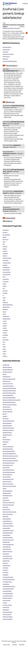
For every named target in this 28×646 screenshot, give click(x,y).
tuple (4, 346)
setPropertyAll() (7, 614)
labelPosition (6, 307)
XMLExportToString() (8, 505)
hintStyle (5, 293)
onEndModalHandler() (9, 579)
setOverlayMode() (7, 612)
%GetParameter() (7, 432)
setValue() (5, 59)
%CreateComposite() (8, 386)
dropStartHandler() (8, 537)
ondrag (5, 323)
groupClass (6, 279)
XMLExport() (6, 500)
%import (5, 232)
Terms (8, 644)
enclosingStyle (6, 274)
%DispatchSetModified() (9, 397)
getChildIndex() (7, 549)
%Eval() (5, 414)
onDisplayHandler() (8, 577)
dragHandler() (6, 528)
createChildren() (7, 47)
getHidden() (6, 554)
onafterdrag (6, 316)
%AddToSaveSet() (7, 372)
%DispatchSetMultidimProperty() (11, 400)
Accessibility (21, 644)
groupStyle (6, 281)
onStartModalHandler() (9, 586)
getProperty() (6, 49)
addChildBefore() (7, 521)
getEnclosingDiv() (7, 551)
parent (4, 337)
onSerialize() (6, 584)
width (4, 353)
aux (4, 244)
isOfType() (5, 568)
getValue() (5, 52)
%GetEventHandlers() (8, 428)
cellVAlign (5, 253)
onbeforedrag (6, 318)
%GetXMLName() (7, 435)
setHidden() (6, 609)
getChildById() (6, 547)
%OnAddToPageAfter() (9, 451)
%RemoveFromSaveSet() (9, 486)
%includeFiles (6, 235)
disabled (5, 265)
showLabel (5, 339)
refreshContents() (7, 598)
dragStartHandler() (8, 533)
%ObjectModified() (8, 449)
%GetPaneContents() (8, 430)
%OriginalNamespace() (9, 472)
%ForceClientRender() (8, 421)
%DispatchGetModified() (9, 390)
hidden (4, 286)
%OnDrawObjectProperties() (10, 460)
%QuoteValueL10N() (8, 479)
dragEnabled (6, 267)
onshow (5, 332)
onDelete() (5, 575)
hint (4, 288)
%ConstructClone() (8, 383)
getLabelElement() (7, 558)
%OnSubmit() (6, 467)
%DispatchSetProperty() (9, 402)
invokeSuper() (6, 565)
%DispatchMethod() (8, 395)
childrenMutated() (7, 523)
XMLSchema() (6, 509)
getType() (5, 563)
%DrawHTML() (6, 407)
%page (4, 237)
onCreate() (5, 572)
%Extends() (6, 418)
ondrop (5, 325)
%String (9, 123)
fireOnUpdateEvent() (8, 544)
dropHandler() (6, 535)
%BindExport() (6, 376)
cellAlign (5, 246)
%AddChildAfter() (7, 367)
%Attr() (4, 374)
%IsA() (4, 437)
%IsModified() (6, 439)
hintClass (5, 290)
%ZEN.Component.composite (11, 28)
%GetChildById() (7, 423)
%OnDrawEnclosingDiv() (9, 458)
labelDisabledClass (8, 304)
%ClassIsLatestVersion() (9, 379)
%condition (6, 230)
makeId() (5, 570)
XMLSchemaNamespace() (9, 512)
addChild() (5, 516)
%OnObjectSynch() (8, 465)
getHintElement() (7, 556)
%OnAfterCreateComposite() (10, 456)
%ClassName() (6, 381)
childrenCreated (7, 258)
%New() (5, 444)
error (4, 277)
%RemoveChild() (7, 481)
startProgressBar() (8, 616)
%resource (5, 239)
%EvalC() (5, 416)
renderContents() (7, 605)
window (5, 356)
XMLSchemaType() (8, 514)
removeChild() (6, 600)
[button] (4, 65)
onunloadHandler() (8, 593)
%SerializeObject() (7, 491)
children (5, 256)
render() (5, 602)
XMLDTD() (5, 498)
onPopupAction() (7, 582)
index (4, 297)
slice (4, 342)
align (4, 242)
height (4, 283)
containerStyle (6, 263)
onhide (4, 328)
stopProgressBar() (7, 619)
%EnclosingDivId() (7, 411)
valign (4, 349)
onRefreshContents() (8, 54)
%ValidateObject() (7, 495)
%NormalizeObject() (8, 446)
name (4, 314)
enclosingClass (7, 272)
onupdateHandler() (8, 595)
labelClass (5, 302)
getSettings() (6, 561)
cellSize (5, 249)
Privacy (4, 644)
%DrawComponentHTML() (10, 404)
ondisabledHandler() (8, 589)
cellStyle (5, 251)
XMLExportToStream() (8, 502)
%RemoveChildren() (8, 484)
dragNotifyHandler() (8, 530)
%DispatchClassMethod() (9, 388)
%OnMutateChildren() (8, 463)
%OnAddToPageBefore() (9, 453)
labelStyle (5, 309)
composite (5, 260)
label (4, 300)
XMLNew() (5, 507)
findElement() (6, 542)
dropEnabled (6, 270)
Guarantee (14, 644)
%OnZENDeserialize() (8, 470)
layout (4, 311)
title (4, 344)
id (3, 295)
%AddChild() (6, 365)
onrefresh (5, 330)
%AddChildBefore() (8, 369)
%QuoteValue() (7, 477)
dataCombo (17, 203)
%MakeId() (5, 442)
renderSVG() (6, 607)
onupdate (5, 335)
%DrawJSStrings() (7, 409)
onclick (4, 321)
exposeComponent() (8, 540)
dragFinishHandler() (8, 526)
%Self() (4, 488)
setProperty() (6, 56)
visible (4, 351)
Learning (24, 3)
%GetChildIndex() (7, 425)
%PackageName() (7, 474)
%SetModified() (7, 493)
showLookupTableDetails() (10, 61)
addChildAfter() (7, 519)
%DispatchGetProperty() (9, 393)
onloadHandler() (7, 591)
